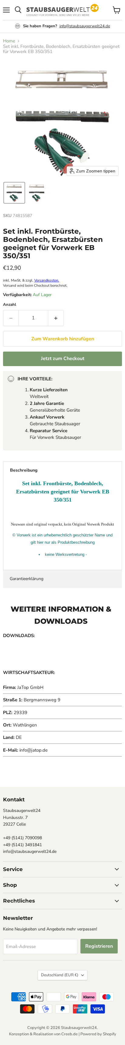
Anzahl (9, 304)
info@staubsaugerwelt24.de (84, 26)
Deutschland (59, 975)
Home (9, 41)
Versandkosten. (46, 280)
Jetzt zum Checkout (62, 358)
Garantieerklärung (26, 579)
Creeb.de (69, 1034)
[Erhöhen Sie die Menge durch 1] (56, 318)
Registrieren (99, 946)
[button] (14, 192)
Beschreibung (23, 470)
